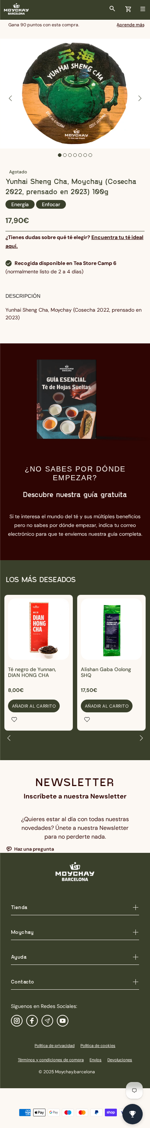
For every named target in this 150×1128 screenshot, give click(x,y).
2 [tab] (65, 155)
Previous (10, 98)
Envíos (96, 1059)
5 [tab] (80, 155)
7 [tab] (90, 155)
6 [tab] (85, 155)
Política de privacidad (55, 1045)
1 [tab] (60, 155)
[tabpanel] (75, 94)
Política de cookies (97, 1045)
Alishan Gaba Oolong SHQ (106, 672)
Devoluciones (119, 1059)
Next (139, 98)
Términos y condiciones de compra (51, 1059)
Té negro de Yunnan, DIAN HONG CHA (32, 672)
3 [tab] (70, 155)
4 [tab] (75, 155)
